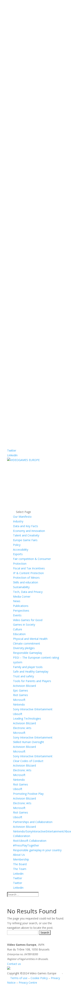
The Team (19, 869)
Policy (17, 545)
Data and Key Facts (25, 526)
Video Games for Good (27, 620)
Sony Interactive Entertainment (32, 709)
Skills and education (25, 582)
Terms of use (18, 978)
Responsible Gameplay (27, 653)
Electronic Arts (22, 728)
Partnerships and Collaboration (32, 822)
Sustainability (21, 587)
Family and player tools (28, 667)
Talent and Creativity (26, 535)
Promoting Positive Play (28, 794)
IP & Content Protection (28, 573)
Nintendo (19, 704)
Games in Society (24, 624)
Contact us (14, 964)
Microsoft (19, 700)
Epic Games (20, 690)
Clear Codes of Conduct (28, 761)
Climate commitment (26, 643)
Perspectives (21, 610)
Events (17, 615)
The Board (20, 864)
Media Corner (21, 596)
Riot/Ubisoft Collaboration (29, 841)
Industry (18, 521)
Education (19, 634)
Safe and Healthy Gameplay (30, 671)
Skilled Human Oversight (28, 742)
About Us (19, 855)
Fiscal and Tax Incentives (29, 568)
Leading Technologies (27, 718)
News (16, 601)
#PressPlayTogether (26, 845)
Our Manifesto (22, 516)
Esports (18, 554)
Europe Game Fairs (25, 540)
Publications (20, 606)
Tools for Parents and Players (32, 681)
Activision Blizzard (24, 686)
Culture (17, 629)
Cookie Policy (39, 978)
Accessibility (20, 549)
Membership (21, 859)
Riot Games (20, 695)
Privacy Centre (28, 982)
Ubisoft (17, 714)
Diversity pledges (24, 648)
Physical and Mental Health (30, 639)
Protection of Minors (26, 577)
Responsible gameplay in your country (37, 850)
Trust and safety (23, 676)
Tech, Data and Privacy (28, 592)
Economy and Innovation (29, 531)
